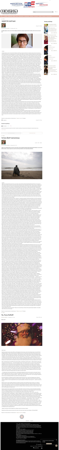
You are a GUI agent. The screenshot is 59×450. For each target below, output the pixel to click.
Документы (27, 420)
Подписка (44, 16)
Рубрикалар (10, 16)
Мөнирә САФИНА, (4, 317)
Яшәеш (14, 16)
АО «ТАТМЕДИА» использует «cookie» (21, 440)
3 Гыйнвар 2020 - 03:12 (13, 145)
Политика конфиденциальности (21, 442)
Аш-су (17, 16)
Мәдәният (31, 16)
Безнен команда (49, 16)
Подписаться (49, 443)
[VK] (55, 12)
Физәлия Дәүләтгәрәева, (5, 28)
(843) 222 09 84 (40, 446)
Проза (3, 135)
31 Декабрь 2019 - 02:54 (11, 317)
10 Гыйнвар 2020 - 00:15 (13, 28)
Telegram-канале (19, 118)
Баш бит (6, 16)
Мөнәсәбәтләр (26, 16)
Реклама (40, 16)
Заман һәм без (21, 16)
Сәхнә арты (36, 16)
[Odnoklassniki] (57, 12)
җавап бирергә (4, 129)
